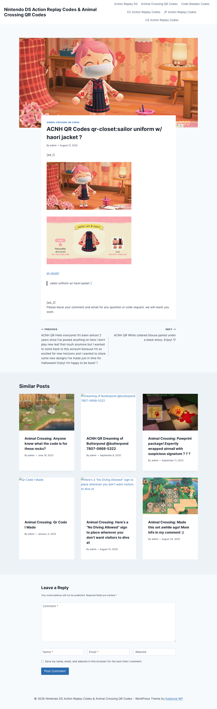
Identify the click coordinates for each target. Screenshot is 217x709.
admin (53, 145)
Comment (50, 606)
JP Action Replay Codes (180, 12)
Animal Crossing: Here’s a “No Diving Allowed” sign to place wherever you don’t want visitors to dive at (107, 532)
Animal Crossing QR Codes (159, 4)
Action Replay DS (126, 4)
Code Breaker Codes (195, 4)
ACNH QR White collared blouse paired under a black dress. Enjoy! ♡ (145, 335)
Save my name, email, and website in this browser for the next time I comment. (93, 661)
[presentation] (46, 412)
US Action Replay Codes (162, 20)
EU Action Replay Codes (143, 12)
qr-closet (53, 273)
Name (48, 652)
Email (94, 652)
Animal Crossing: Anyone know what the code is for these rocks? (46, 443)
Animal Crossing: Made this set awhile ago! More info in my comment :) (168, 527)
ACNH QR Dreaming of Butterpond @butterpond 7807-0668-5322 (107, 443)
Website (140, 652)
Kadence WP (174, 698)
